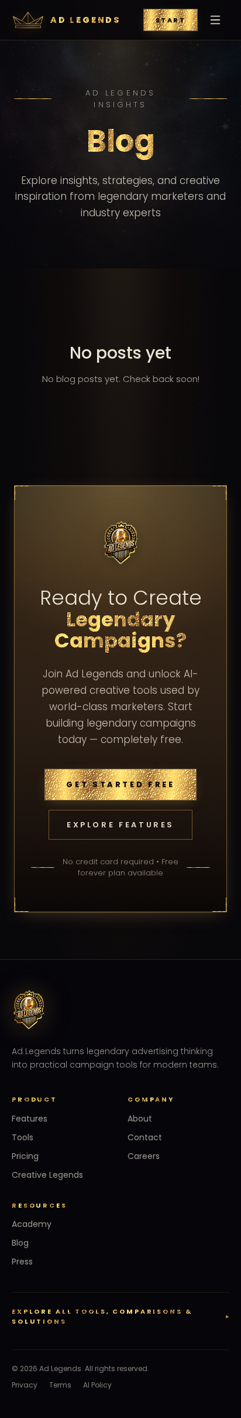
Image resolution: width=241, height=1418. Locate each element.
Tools (22, 1137)
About (140, 1118)
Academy (31, 1224)
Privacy (24, 1385)
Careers (144, 1156)
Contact (145, 1137)
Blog (20, 1243)
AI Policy (97, 1385)
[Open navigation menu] (215, 20)
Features (29, 1118)
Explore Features (120, 824)
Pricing (25, 1156)
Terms (60, 1385)
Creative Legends (47, 1175)
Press (22, 1261)
